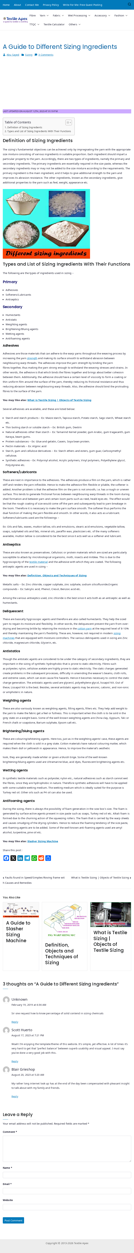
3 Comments (45, 55)
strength (32, 358)
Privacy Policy (51, 4)
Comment (10, 1131)
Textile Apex (81, 1243)
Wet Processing (77, 15)
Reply (15, 1022)
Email (7, 1184)
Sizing (28, 54)
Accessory (101, 15)
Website (8, 1200)
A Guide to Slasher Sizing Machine (18, 932)
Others (73, 24)
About (17, 4)
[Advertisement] (67, 84)
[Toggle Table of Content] (67, 122)
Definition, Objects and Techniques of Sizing (57, 575)
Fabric (56, 15)
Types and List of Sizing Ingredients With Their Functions (39, 131)
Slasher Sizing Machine (42, 841)
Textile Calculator (54, 24)
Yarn (42, 15)
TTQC (32, 24)
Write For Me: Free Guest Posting (82, 4)
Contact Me (32, 4)
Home (6, 4)
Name (7, 1167)
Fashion (119, 15)
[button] (47, 15)
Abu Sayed (13, 54)
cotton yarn (84, 628)
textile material (38, 562)
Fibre (32, 15)
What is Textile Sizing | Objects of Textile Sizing (59, 400)
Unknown (19, 999)
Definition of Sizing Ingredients (24, 127)
